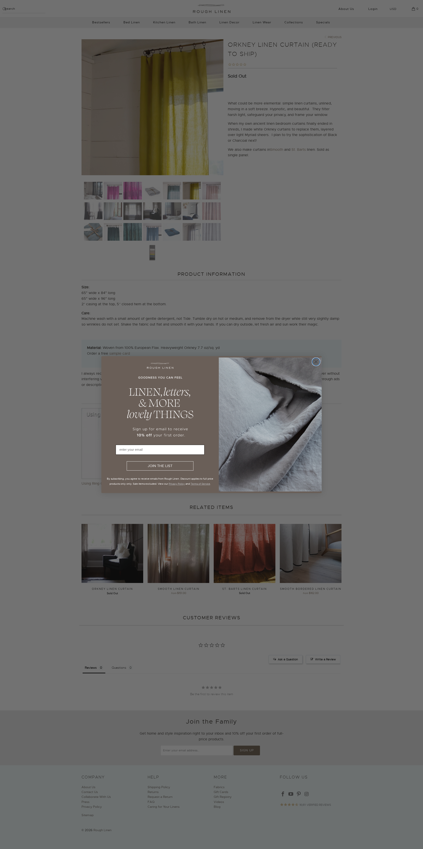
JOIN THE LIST (160, 466)
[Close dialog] (316, 362)
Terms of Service (200, 483)
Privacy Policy (177, 483)
